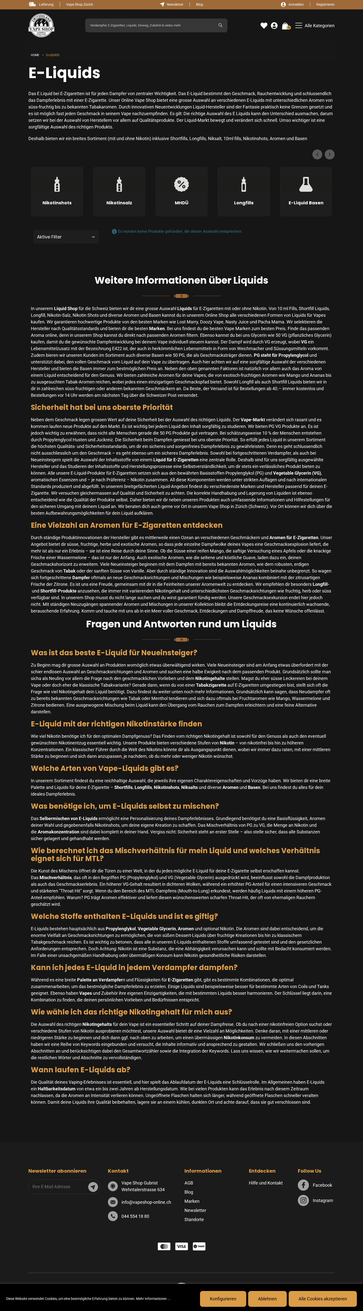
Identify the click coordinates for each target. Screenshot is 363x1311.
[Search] (220, 25)
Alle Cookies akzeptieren (323, 1298)
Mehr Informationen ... (153, 1299)
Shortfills (178, 138)
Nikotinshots (255, 138)
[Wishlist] (264, 25)
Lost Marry (187, 321)
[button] (315, 25)
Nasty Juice (237, 321)
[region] (181, 1297)
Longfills (197, 138)
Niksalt (215, 138)
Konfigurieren (223, 1298)
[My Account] (274, 25)
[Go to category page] (57, 185)
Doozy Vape (211, 321)
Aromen (277, 138)
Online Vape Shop (138, 100)
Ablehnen (267, 1298)
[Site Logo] (41, 26)
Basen (301, 138)
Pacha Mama (271, 321)
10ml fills (232, 138)
